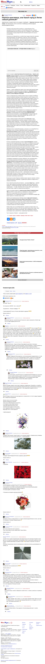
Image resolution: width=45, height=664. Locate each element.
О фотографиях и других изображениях (8, 648)
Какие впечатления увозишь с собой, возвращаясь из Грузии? (31, 262)
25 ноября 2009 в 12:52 (15, 563)
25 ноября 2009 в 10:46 (16, 572)
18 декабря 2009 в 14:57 (18, 516)
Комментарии (27, 5)
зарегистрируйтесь (19, 293)
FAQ (30, 624)
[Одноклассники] (34, 15)
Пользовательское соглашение (6, 646)
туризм (10, 215)
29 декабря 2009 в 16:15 (19, 354)
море (28, 215)
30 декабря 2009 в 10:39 (17, 301)
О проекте (31, 622)
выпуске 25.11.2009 (14, 227)
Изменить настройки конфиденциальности (8, 660)
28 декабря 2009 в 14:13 (15, 453)
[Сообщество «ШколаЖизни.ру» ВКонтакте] (9, 8)
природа (22, 215)
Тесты (21, 5)
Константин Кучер (8, 572)
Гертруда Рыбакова (10, 317)
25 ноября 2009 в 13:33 (18, 588)
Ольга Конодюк (8, 453)
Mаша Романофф (8, 383)
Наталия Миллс (8, 393)
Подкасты (33, 5)
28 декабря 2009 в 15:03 (17, 433)
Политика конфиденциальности (6, 645)
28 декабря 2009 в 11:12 (7, 484)
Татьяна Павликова (8, 462)
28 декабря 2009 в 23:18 (16, 383)
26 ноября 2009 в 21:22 (17, 526)
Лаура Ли (6, 325)
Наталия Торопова (6, 536)
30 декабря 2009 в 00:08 (21, 372)
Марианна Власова (10, 605)
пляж (26, 215)
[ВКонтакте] (32, 15)
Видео (38, 5)
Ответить (7, 315)
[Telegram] (35, 15)
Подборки (13, 5)
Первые (11, 291)
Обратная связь (39, 625)
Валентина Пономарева (9, 516)
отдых (31, 215)
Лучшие (14, 291)
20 (24, 15)
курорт (14, 215)
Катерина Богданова (8, 433)
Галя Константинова (8, 482)
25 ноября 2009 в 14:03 (19, 596)
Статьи (17, 5)
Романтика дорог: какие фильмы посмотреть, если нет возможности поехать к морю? (31, 251)
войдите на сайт (28, 293)
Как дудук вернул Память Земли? (27, 239)
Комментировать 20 (11, 222)
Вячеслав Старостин (9, 301)
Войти (31, 1)
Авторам (30, 625)
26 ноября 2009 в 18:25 (14, 536)
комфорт (18, 215)
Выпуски (7, 5)
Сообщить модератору (25, 301)
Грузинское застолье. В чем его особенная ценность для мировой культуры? (31, 273)
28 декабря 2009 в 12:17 (17, 462)
